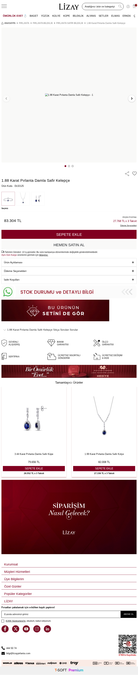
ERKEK (127, 15)
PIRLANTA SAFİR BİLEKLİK (69, 23)
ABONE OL (129, 614)
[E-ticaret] (69, 670)
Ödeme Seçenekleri (15, 271)
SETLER (103, 15)
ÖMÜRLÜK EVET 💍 (15, 15)
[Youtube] (27, 631)
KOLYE (56, 15)
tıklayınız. (43, 255)
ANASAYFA (9, 23)
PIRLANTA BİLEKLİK (43, 23)
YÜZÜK (45, 15)
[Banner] (69, 371)
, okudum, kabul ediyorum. (28, 621)
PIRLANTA (24, 23)
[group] (69, 95)
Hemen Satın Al (69, 245)
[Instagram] (37, 631)
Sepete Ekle (69, 234)
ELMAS (115, 15)
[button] (65, 166)
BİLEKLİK (78, 15)
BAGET (34, 15)
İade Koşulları (12, 279)
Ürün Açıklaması (13, 262)
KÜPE (66, 15)
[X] (16, 631)
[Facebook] (5, 631)
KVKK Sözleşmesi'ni (16, 621)
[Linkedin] (47, 631)
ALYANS (91, 15)
